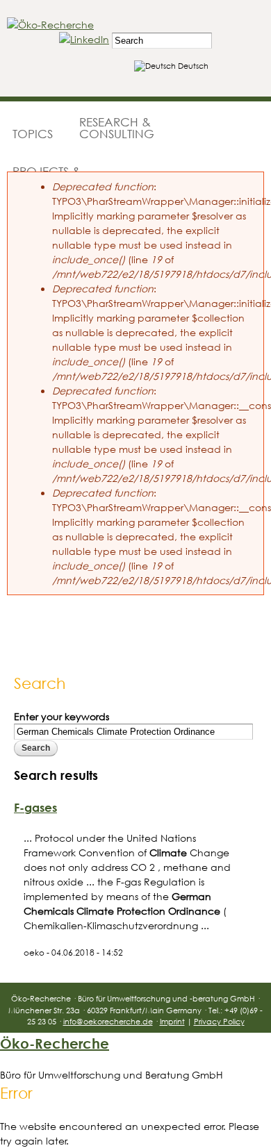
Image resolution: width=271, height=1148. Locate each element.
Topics (33, 133)
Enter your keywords (61, 716)
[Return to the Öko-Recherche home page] (50, 25)
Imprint (172, 1021)
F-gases (35, 807)
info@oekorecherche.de (108, 1021)
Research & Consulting (116, 128)
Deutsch (192, 65)
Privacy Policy (219, 1021)
